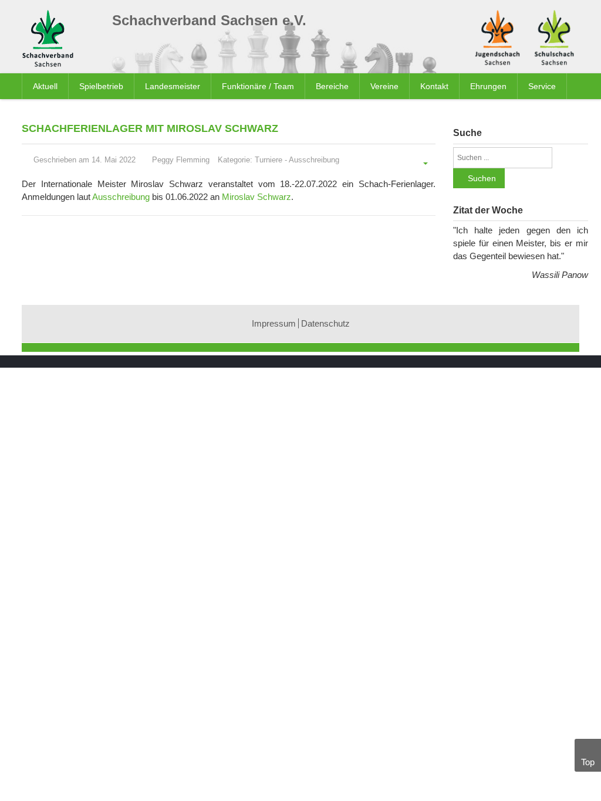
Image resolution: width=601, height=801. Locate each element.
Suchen (482, 178)
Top (588, 762)
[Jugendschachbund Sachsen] (497, 36)
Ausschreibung (314, 159)
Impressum (274, 323)
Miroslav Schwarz (256, 197)
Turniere (268, 159)
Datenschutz (325, 323)
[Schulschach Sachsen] (554, 36)
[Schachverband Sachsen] (51, 40)
